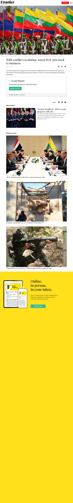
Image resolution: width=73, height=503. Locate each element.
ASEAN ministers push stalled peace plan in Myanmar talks (25, 177)
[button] (58, 66)
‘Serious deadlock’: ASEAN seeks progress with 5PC (51, 110)
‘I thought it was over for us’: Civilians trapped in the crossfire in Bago (29, 268)
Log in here (22, 94)
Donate (65, 3)
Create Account (15, 88)
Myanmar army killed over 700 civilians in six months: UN (25, 223)
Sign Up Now (38, 306)
